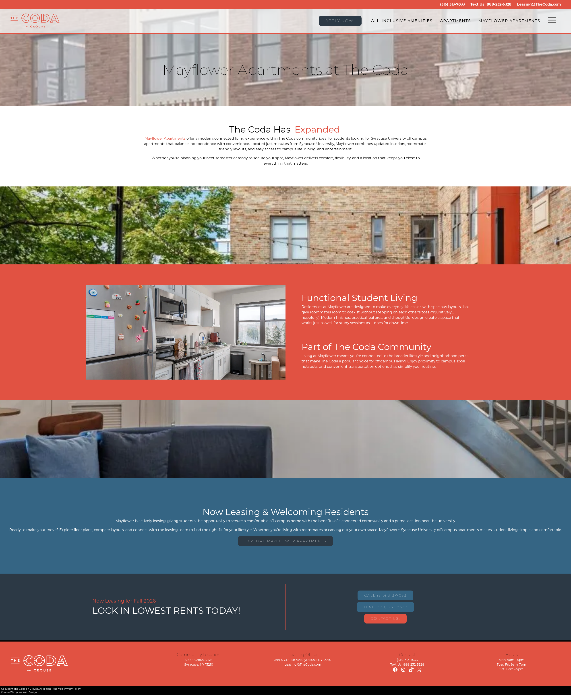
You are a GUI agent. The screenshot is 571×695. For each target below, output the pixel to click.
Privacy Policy (72, 688)
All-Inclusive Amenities (401, 20)
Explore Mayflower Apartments (285, 541)
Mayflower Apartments (509, 20)
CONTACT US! (385, 618)
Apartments (455, 20)
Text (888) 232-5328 (385, 607)
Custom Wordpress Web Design (19, 692)
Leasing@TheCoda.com (539, 4)
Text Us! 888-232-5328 (407, 664)
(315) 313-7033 (452, 4)
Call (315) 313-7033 (385, 595)
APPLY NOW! (340, 20)
